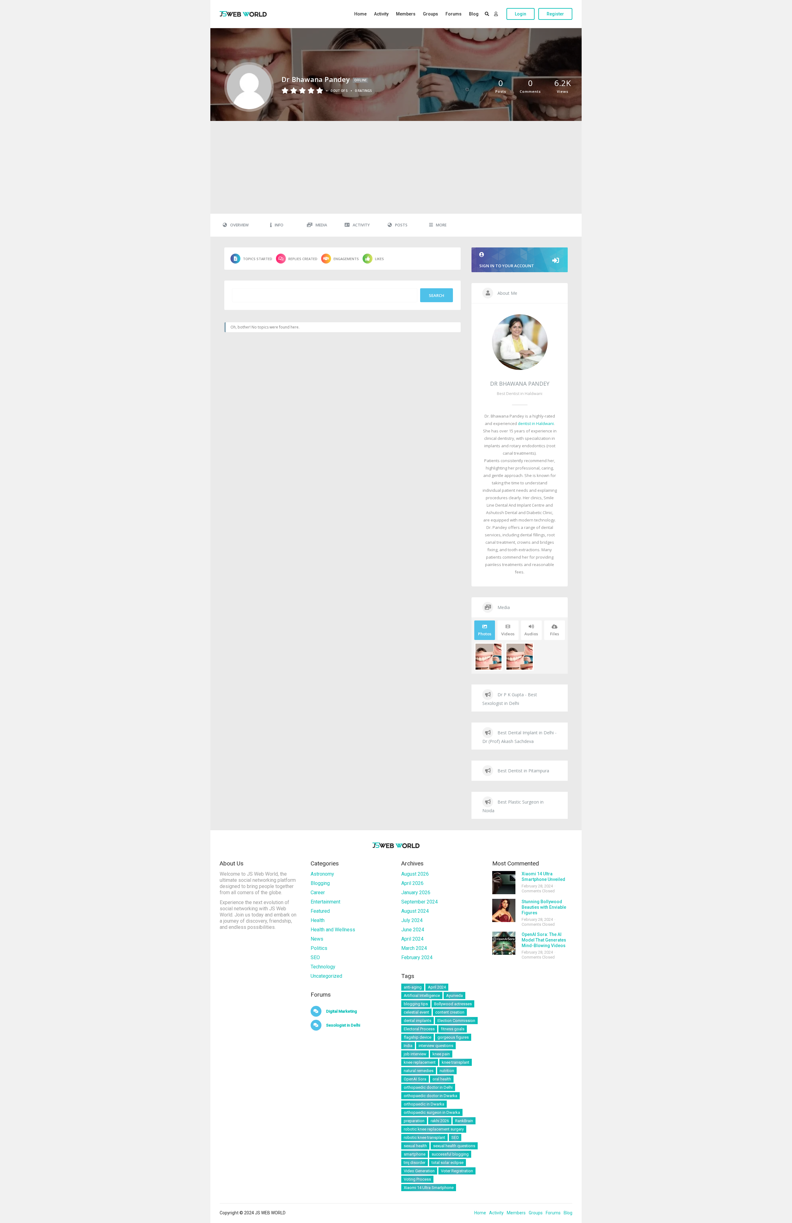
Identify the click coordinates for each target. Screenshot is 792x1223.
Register (555, 13)
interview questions (436, 1045)
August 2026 (415, 874)
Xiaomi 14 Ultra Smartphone (429, 1187)
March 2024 (414, 948)
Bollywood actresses (453, 1004)
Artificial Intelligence (422, 995)
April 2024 (412, 939)
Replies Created (302, 258)
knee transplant (455, 1062)
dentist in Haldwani (536, 423)
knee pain (441, 1054)
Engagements (346, 258)
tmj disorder (414, 1162)
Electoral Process (419, 1029)
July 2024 (412, 920)
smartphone (414, 1154)
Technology (323, 967)
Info (279, 225)
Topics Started (257, 258)
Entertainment (325, 902)
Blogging (320, 883)
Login (520, 13)
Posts (401, 225)
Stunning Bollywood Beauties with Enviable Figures (544, 907)
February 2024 (417, 957)
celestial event (416, 1012)
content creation (449, 1012)
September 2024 (419, 902)
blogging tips (416, 1004)
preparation (414, 1120)
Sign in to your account (506, 265)
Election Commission (456, 1020)
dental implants (417, 1020)
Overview (239, 225)
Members (405, 13)
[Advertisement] (396, 167)
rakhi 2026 (440, 1120)
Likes (379, 258)
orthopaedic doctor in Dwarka (430, 1095)
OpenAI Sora (415, 1079)
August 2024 (415, 911)
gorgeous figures (453, 1037)
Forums (454, 13)
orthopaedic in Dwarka (424, 1104)
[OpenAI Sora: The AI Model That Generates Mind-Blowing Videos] (503, 943)
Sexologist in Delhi (342, 1025)
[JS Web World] (243, 14)
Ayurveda (454, 995)
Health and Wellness (333, 930)
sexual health (415, 1146)
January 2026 (415, 892)
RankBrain (464, 1120)
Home (360, 13)
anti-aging (413, 987)
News (317, 939)
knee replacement (420, 1062)
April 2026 (412, 883)
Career (318, 892)
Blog (474, 13)
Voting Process (417, 1179)
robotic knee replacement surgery (434, 1129)
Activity (381, 13)
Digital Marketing (341, 1011)
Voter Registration (457, 1171)
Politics (319, 948)
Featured (320, 911)
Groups (430, 13)
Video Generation (419, 1171)
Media (321, 225)
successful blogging (450, 1154)
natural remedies (418, 1070)
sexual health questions (454, 1146)
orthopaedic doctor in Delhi (428, 1087)
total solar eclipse (447, 1162)
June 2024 (412, 930)
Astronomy (322, 874)
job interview (415, 1054)
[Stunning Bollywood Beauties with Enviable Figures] (503, 910)
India (408, 1045)
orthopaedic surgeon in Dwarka (432, 1112)
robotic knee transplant (424, 1137)
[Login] (496, 14)
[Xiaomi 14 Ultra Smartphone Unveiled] (503, 882)
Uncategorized (326, 976)
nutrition (447, 1070)
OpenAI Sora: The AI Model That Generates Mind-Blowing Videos (544, 940)
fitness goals (452, 1029)
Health (318, 920)
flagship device (417, 1037)
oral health (442, 1079)
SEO (315, 957)
